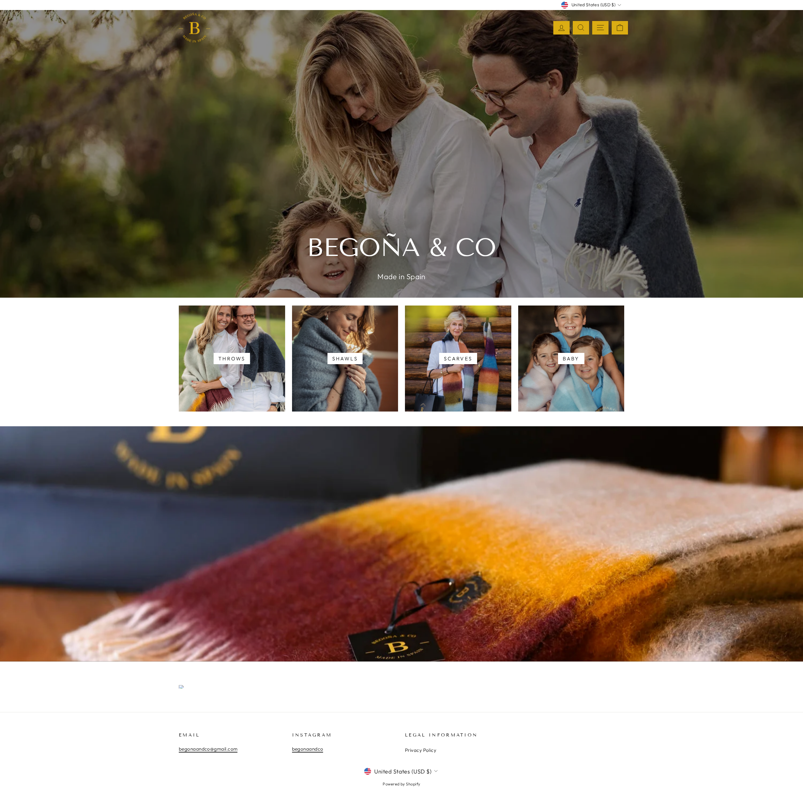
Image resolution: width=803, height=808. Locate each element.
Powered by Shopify (401, 783)
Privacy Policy (420, 750)
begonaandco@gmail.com (208, 749)
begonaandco (307, 749)
